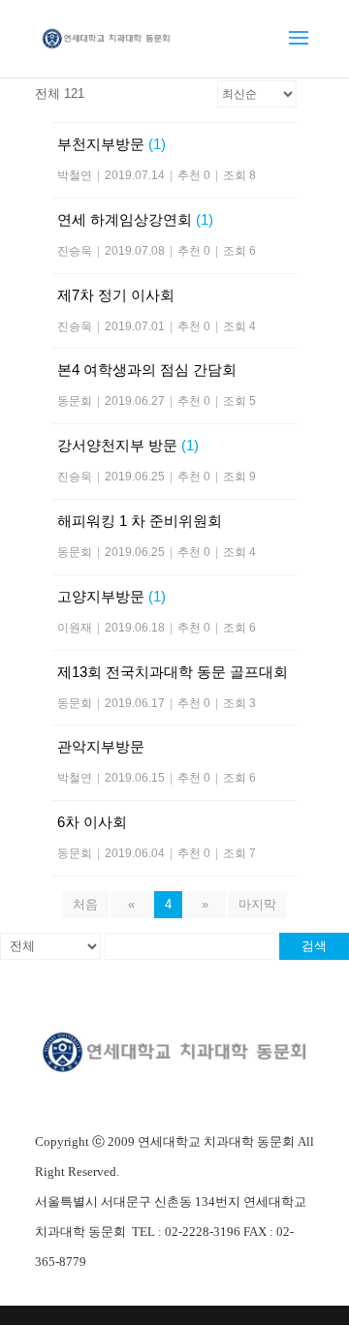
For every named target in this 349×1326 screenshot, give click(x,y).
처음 (85, 904)
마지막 (257, 904)
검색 (314, 946)
